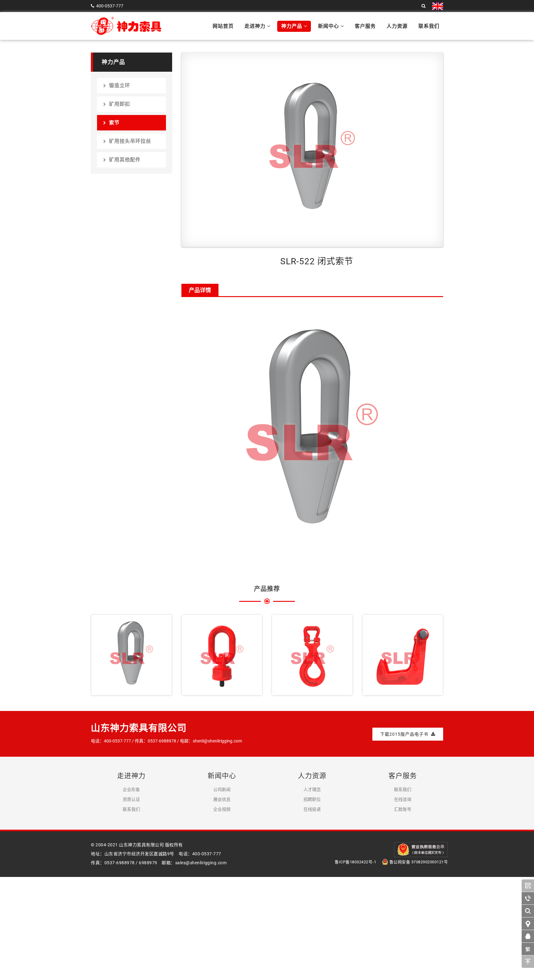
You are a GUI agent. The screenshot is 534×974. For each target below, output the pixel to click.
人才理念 (312, 789)
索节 (114, 122)
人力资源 (397, 26)
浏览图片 (113, 688)
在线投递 (312, 809)
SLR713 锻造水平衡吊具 (402, 655)
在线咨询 (402, 799)
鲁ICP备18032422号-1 (355, 862)
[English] (437, 5)
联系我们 (428, 26)
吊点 (198, 680)
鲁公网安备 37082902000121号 (418, 862)
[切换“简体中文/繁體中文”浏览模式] (528, 949)
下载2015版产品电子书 (405, 734)
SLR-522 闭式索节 (131, 651)
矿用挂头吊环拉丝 (130, 141)
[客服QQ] (528, 936)
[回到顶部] (528, 961)
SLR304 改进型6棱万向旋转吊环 (222, 655)
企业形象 (131, 789)
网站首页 (223, 26)
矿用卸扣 (119, 104)
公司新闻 (222, 789)
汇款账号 (402, 809)
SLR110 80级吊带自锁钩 (312, 655)
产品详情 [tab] (200, 290)
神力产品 (292, 26)
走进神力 (255, 26)
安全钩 (291, 680)
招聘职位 (312, 799)
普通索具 (384, 680)
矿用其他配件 (125, 160)
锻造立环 (119, 85)
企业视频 (222, 809)
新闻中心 (329, 26)
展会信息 (222, 799)
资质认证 (131, 799)
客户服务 (365, 26)
